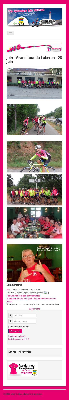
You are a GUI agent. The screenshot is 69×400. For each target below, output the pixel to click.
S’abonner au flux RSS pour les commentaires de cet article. (31, 300)
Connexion (15, 331)
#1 (8, 289)
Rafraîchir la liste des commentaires (23, 295)
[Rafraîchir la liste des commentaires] (23, 284)
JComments (34, 308)
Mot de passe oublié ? (18, 339)
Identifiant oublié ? (16, 336)
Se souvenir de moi (20, 326)
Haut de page (59, 393)
